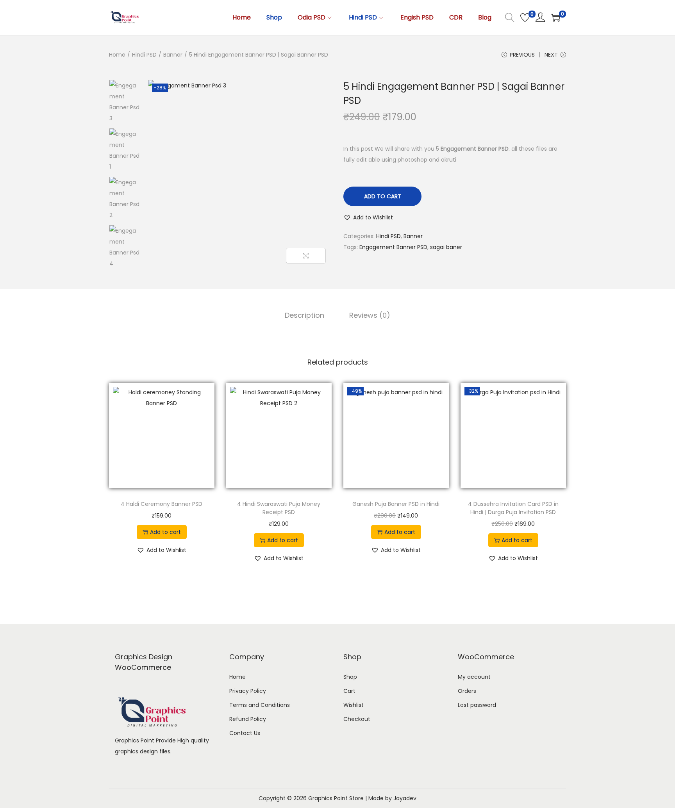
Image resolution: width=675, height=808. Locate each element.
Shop (350, 677)
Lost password (477, 705)
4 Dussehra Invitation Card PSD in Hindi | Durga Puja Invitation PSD (513, 508)
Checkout (356, 719)
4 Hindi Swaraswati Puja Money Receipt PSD (278, 508)
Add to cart (382, 196)
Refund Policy (247, 719)
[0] (525, 17)
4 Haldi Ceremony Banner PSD (161, 504)
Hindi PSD (144, 55)
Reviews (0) (369, 315)
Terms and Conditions (259, 705)
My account (474, 677)
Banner (172, 55)
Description (304, 315)
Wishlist (353, 705)
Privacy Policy (247, 691)
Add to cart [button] (165, 532)
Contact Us (244, 733)
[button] (368, 217)
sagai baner (446, 247)
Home (117, 55)
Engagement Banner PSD (393, 247)
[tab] (304, 315)
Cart (349, 691)
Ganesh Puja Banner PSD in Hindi (395, 504)
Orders (467, 691)
